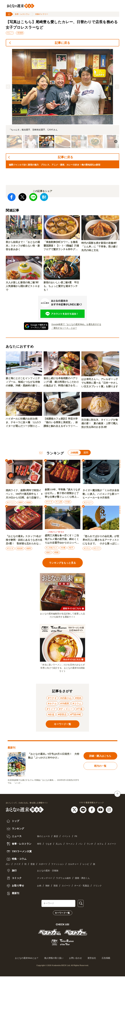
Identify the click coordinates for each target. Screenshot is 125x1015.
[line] (83, 809)
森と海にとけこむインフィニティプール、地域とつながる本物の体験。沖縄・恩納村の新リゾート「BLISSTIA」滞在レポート (24, 382)
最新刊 (15, 893)
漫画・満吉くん (82, 878)
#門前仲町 (75, 714)
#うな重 (59, 502)
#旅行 (48, 552)
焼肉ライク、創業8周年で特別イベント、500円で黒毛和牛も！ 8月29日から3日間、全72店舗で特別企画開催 (24, 494)
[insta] (109, 809)
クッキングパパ (44, 878)
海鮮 (47, 886)
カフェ (100, 844)
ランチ (90, 844)
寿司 (39, 844)
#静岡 (28, 548)
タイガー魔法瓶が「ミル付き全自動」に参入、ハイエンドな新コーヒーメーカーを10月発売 (101, 494)
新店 (56, 836)
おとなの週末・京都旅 (47, 871)
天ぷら (59, 844)
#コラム (87, 548)
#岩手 (71, 548)
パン (81, 844)
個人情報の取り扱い (53, 958)
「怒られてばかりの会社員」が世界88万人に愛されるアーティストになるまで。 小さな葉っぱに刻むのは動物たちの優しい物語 (101, 540)
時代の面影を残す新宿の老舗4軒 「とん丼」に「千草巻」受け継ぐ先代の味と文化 (100, 246)
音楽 (32, 864)
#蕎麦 (56, 552)
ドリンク (97, 886)
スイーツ (111, 844)
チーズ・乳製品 (81, 886)
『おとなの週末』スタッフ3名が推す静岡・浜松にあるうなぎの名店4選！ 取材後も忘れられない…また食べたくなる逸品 (24, 540)
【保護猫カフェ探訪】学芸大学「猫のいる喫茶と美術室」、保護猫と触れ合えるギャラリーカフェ (61, 422)
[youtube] (100, 809)
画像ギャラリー (41, 14)
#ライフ (97, 548)
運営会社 (92, 958)
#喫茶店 (62, 714)
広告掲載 (106, 958)
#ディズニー (66, 708)
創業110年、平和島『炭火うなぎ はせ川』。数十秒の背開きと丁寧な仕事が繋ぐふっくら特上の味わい (62, 493)
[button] (8, 86)
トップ (15, 821)
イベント (66, 836)
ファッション (57, 864)
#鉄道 (51, 714)
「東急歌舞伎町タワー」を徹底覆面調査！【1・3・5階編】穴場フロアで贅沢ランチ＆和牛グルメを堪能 (61, 246)
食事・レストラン (22, 14)
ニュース (16, 836)
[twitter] (74, 809)
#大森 (67, 502)
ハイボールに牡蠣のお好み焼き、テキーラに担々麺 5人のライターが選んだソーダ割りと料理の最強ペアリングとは (23, 422)
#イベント (11, 502)
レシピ (86, 864)
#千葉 (79, 708)
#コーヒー (88, 502)
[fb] (92, 809)
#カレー (10, 33)
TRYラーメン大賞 (21, 851)
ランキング (17, 828)
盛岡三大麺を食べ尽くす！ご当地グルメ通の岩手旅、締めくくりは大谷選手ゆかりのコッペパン (62, 539)
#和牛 (20, 502)
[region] (62, 99)
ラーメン (70, 844)
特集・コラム (19, 858)
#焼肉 (28, 502)
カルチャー (73, 864)
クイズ (17, 864)
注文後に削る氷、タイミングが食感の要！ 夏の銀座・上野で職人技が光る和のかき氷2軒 (99, 423)
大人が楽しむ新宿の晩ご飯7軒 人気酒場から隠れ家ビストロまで (23, 286)
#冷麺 (63, 548)
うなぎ (48, 844)
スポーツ (43, 864)
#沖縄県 (64, 703)
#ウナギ (49, 502)
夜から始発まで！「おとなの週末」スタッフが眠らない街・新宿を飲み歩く (23, 246)
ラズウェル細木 (63, 878)
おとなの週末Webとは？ (27, 958)
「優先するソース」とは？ (64, 328)
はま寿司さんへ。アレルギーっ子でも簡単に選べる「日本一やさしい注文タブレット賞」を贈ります (99, 383)
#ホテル (52, 703)
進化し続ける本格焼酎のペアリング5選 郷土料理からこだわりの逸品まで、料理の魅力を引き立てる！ (61, 382)
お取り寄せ (17, 885)
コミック (16, 878)
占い (8, 864)
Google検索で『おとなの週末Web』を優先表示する (76, 324)
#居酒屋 (20, 33)
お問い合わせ (75, 958)
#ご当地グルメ (51, 548)
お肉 (39, 886)
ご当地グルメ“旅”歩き (55, 532)
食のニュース (43, 836)
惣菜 (56, 886)
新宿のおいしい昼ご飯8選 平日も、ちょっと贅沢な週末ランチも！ (61, 286)
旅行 (14, 870)
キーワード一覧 (62, 913)
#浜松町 (20, 548)
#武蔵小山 (65, 698)
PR (76, 836)
